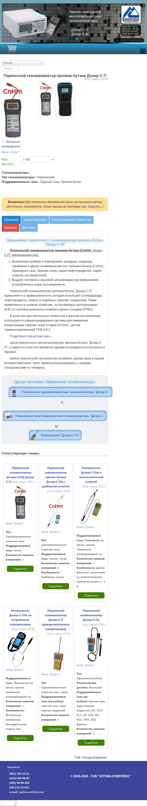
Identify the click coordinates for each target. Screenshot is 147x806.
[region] (73, 26)
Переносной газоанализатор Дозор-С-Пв (91, 615)
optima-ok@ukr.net (31, 792)
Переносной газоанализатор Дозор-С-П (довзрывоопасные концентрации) (55, 620)
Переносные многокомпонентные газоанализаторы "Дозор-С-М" (60, 417)
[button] (70, 39)
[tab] (11, 220)
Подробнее (20, 568)
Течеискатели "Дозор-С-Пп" (60, 435)
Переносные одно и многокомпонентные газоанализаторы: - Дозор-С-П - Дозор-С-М (85, 23)
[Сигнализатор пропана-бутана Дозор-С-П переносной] (64, 99)
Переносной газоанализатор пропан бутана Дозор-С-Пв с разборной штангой (55, 477)
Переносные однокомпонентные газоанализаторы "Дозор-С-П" (65, 393)
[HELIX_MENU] (142, 52)
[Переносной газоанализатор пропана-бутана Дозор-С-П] (46, 99)
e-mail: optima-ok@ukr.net (129, 40)
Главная (131, 8)
